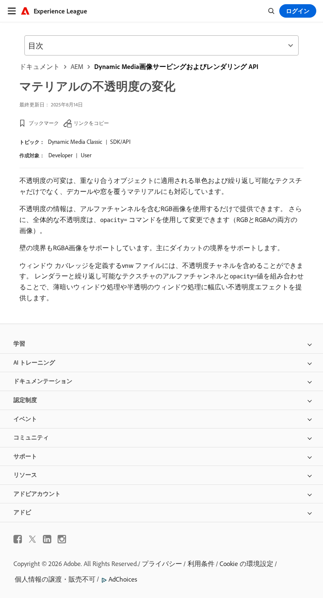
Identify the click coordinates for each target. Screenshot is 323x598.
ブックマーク (44, 123)
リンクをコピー (91, 123)
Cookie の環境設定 (246, 563)
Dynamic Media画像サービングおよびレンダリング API (176, 66)
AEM (77, 66)
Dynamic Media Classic (75, 142)
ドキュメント (39, 66)
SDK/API (120, 142)
